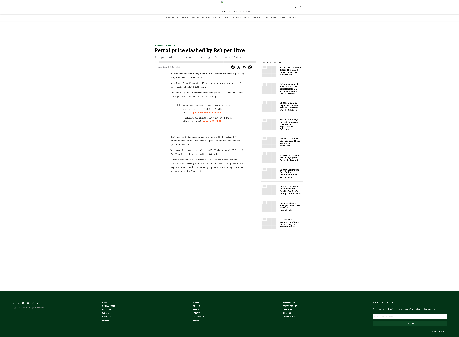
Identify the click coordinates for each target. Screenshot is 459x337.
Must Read (171, 45)
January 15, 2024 (211, 121)
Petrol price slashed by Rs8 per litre (200, 50)
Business (159, 45)
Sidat (443, 331)
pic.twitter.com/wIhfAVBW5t (207, 112)
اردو (295, 6)
